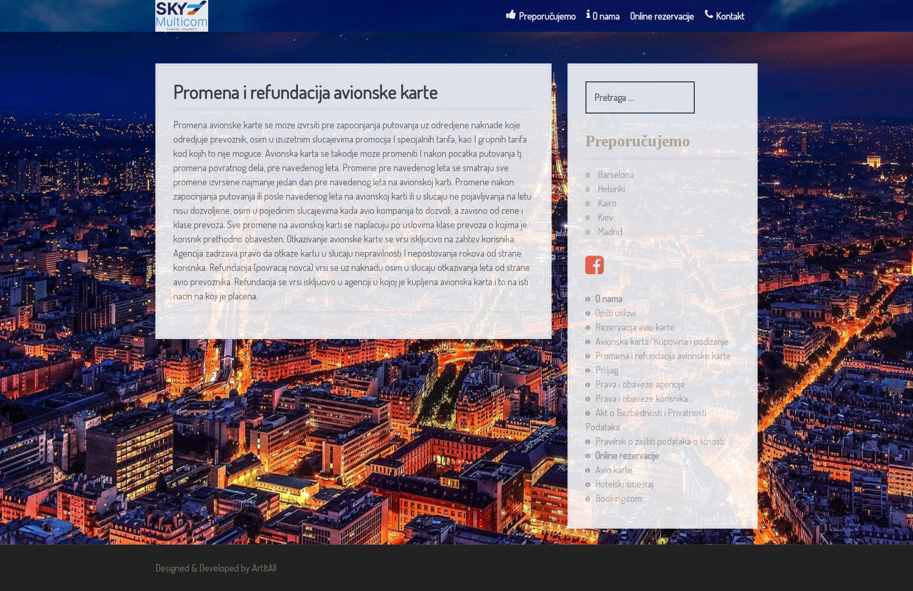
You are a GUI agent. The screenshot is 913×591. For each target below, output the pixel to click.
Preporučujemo (547, 16)
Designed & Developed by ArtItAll (215, 568)
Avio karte (613, 469)
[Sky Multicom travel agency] (181, 14)
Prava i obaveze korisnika (641, 398)
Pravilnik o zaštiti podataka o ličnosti (659, 441)
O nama (606, 16)
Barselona (616, 174)
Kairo (607, 203)
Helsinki (611, 188)
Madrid (610, 231)
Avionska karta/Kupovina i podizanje (662, 341)
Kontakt (730, 16)
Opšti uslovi (615, 312)
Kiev (605, 217)
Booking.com (618, 498)
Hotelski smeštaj (624, 484)
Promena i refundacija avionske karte (663, 355)
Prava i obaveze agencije (640, 384)
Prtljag (606, 370)
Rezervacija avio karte (635, 327)
